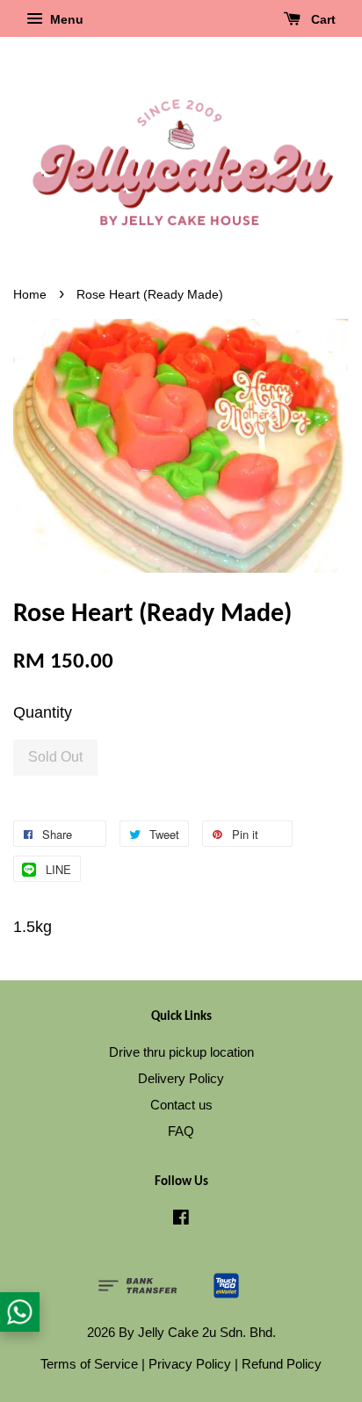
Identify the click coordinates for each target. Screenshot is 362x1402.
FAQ (181, 1131)
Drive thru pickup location (181, 1051)
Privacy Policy (189, 1363)
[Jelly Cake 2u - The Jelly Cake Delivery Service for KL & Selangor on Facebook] (181, 1219)
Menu (65, 19)
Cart (322, 19)
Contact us (181, 1104)
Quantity (42, 712)
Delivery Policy (181, 1078)
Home (30, 294)
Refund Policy (282, 1363)
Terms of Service (89, 1363)
